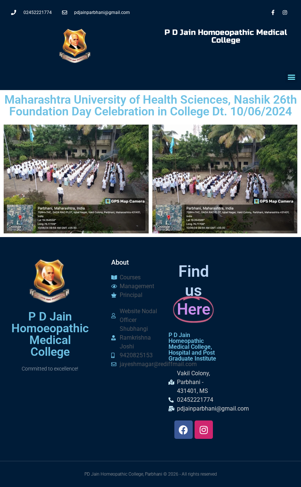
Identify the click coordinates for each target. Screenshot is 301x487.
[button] (291, 77)
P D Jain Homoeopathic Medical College (225, 36)
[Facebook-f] (273, 12)
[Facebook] (183, 429)
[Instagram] (285, 12)
